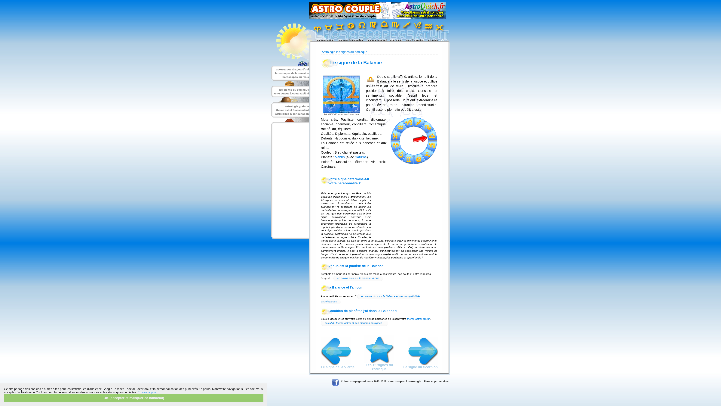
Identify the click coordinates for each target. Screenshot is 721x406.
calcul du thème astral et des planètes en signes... (354, 322)
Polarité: (327, 162)
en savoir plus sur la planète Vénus (358, 278)
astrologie (433, 40)
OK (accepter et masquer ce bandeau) (133, 398)
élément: (361, 162)
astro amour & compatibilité (291, 93)
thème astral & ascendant (292, 109)
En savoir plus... (148, 392)
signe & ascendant (415, 40)
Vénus (340, 157)
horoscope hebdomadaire (350, 40)
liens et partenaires (436, 381)
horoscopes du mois (295, 76)
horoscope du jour (325, 40)
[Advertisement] (289, 180)
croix (382, 162)
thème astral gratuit (418, 318)
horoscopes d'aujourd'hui (292, 69)
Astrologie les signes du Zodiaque (344, 52)
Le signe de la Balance (356, 62)
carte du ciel (363, 318)
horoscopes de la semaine (292, 73)
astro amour (396, 40)
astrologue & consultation (292, 113)
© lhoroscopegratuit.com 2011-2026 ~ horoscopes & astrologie (381, 381)
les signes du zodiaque (294, 89)
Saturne (361, 157)
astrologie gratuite (297, 106)
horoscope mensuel (377, 40)
